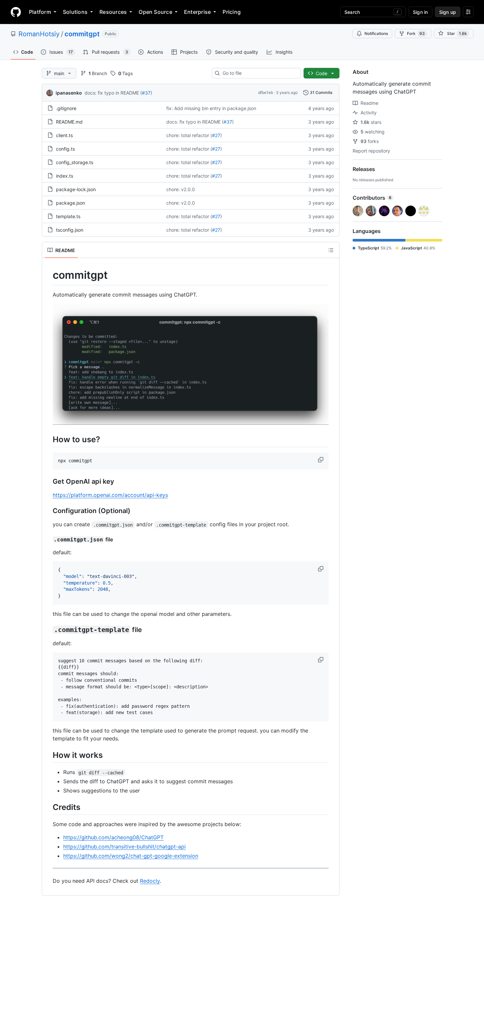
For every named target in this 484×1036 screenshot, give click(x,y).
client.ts (64, 135)
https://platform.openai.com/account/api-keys (110, 495)
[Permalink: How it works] (48, 755)
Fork (416, 33)
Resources (113, 12)
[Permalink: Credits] (48, 807)
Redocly (150, 881)
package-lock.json (76, 189)
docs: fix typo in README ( (113, 93)
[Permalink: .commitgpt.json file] (48, 539)
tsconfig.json (69, 230)
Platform (40, 12)
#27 (216, 135)
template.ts (68, 216)
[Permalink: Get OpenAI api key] (48, 481)
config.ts (65, 149)
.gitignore (66, 108)
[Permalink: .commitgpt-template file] (48, 629)
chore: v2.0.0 (180, 189)
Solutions (75, 12)
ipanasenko (69, 93)
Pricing (232, 12)
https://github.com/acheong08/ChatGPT (113, 837)
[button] (321, 459)
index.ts (64, 176)
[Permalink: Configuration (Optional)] (48, 511)
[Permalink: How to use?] (48, 439)
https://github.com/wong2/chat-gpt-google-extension (130, 855)
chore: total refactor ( (189, 135)
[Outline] (330, 250)
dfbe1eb (265, 92)
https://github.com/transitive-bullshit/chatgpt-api (124, 846)
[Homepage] (16, 12)
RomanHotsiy (39, 34)
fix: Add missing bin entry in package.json (211, 108)
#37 (146, 93)
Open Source (155, 12)
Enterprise (197, 12)
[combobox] (259, 73)
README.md (69, 122)
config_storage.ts (74, 162)
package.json (70, 203)
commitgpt (82, 34)
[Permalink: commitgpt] (48, 275)
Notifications (376, 33)
